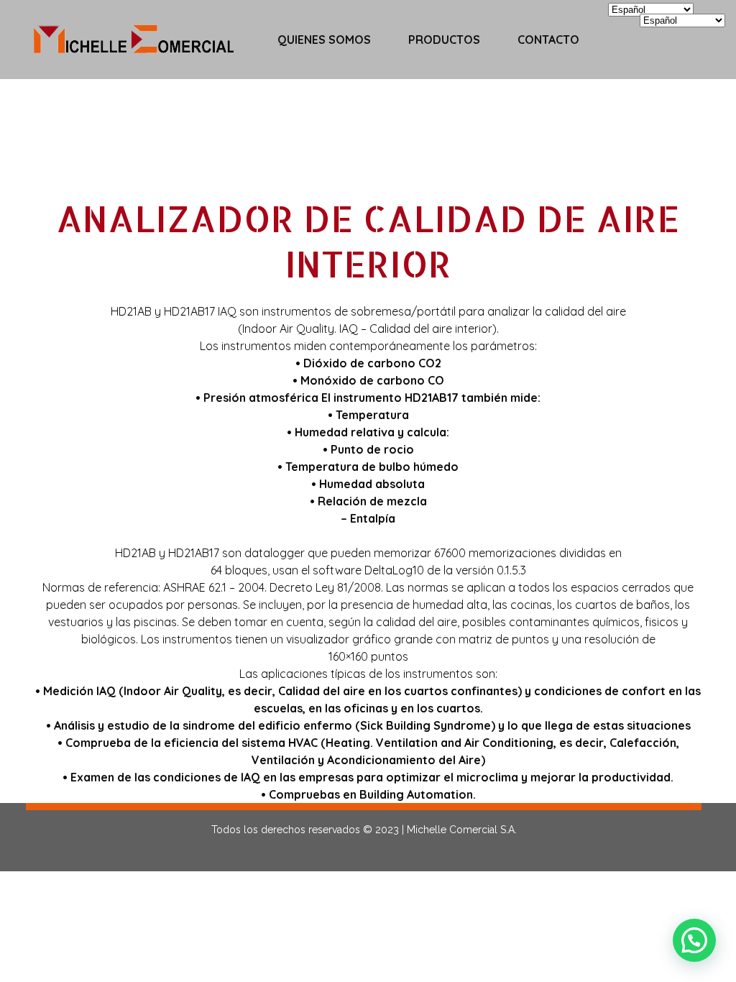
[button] (694, 940)
